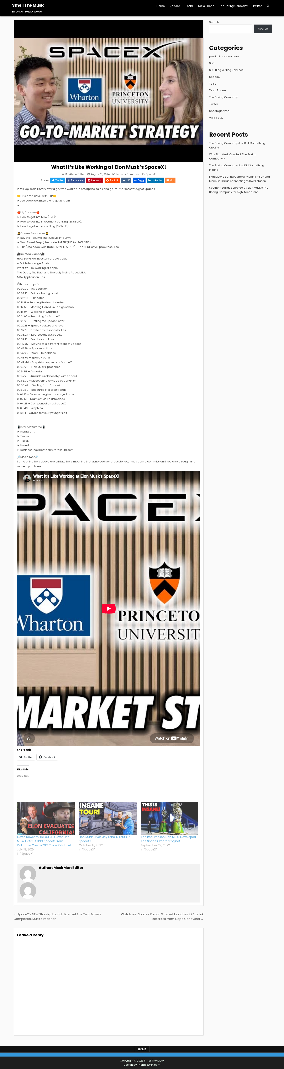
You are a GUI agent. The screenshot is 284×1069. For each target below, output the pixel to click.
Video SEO (216, 118)
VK (128, 180)
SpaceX (175, 6)
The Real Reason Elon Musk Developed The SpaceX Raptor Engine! (168, 839)
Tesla (189, 6)
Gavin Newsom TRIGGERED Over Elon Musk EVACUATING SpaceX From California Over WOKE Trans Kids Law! (44, 841)
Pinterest (96, 180)
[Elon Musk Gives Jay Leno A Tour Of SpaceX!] (107, 818)
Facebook (77, 180)
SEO (212, 63)
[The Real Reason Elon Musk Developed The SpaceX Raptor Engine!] (169, 818)
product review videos (224, 56)
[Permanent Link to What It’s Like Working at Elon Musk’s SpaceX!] (108, 91)
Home (161, 6)
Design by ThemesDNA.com (142, 1065)
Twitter (257, 6)
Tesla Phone (206, 6)
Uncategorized (219, 111)
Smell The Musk (27, 5)
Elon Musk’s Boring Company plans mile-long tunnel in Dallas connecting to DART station (239, 179)
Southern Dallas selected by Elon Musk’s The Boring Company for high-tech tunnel (238, 190)
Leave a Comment (128, 174)
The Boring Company (233, 6)
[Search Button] (268, 6)
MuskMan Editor (75, 174)
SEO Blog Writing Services (226, 70)
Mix (172, 180)
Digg (141, 180)
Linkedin (157, 180)
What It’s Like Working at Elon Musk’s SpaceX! (108, 167)
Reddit (114, 180)
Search (214, 22)
